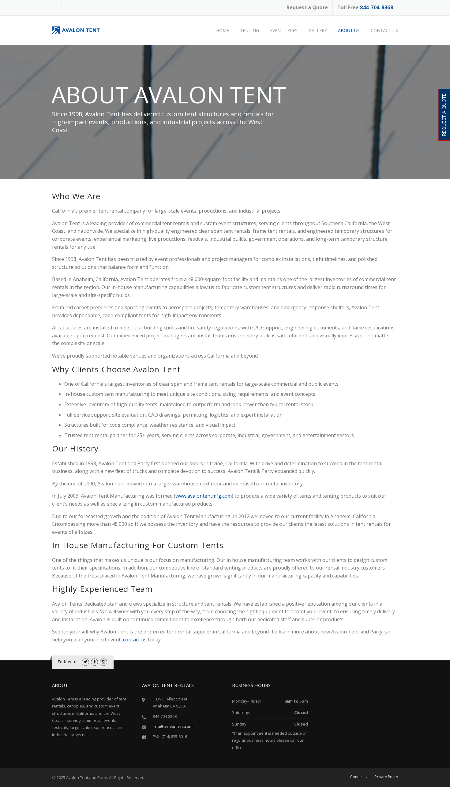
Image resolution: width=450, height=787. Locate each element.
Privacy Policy (386, 777)
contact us (135, 639)
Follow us (68, 661)
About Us (349, 30)
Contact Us (384, 30)
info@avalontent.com (173, 726)
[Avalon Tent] (79, 30)
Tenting (249, 30)
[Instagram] (103, 661)
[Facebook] (94, 661)
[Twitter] (85, 661)
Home (222, 30)
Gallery (318, 30)
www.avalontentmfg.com (203, 495)
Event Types (284, 30)
